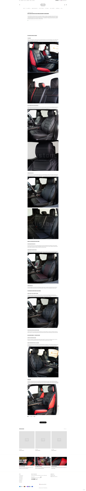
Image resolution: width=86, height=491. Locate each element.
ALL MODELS (28, 8)
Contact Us (33, 0)
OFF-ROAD (47, 8)
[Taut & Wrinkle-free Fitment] (43, 461)
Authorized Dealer (21, 476)
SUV (61, 8)
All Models (22, 0)
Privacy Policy (20, 482)
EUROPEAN (57, 8)
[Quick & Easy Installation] (27, 461)
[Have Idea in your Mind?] (59, 461)
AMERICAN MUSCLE (35, 8)
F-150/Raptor (29, 12)
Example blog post (21, 450)
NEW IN (24, 8)
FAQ (25, 0)
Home (19, 0)
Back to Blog (43, 422)
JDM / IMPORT (52, 8)
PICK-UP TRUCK (41, 8)
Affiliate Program (21, 477)
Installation (28, 0)
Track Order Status (21, 475)
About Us (31, 0)
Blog (24, 0)
